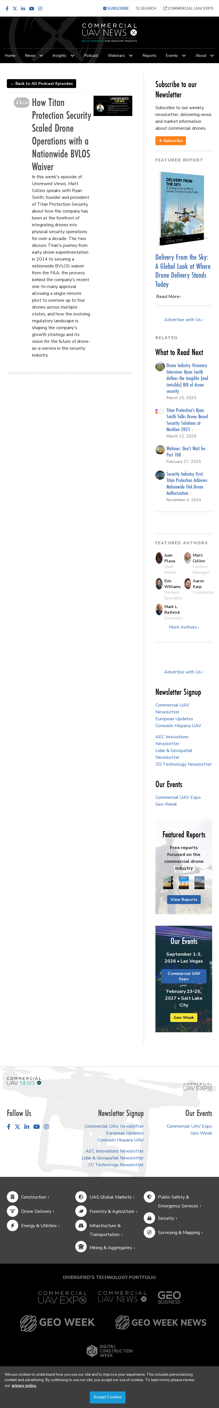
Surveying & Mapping (179, 1232)
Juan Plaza (169, 558)
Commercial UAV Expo (190, 8)
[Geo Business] (169, 1297)
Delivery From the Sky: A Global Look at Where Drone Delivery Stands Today (182, 270)
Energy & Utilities (39, 1226)
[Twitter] (15, 8)
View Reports (184, 899)
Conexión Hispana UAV (178, 726)
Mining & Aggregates (111, 1248)
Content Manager (201, 569)
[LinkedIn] (23, 8)
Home (10, 55)
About (201, 55)
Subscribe (172, 140)
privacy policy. (24, 1385)
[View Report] (168, 883)
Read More (167, 296)
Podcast (91, 55)
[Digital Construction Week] (109, 1350)
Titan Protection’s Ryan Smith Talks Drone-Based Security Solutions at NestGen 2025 (187, 419)
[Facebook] (7, 8)
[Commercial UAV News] (122, 1297)
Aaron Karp (198, 583)
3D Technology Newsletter (183, 764)
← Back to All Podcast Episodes (41, 83)
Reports (150, 55)
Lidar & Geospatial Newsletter (113, 1158)
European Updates (174, 719)
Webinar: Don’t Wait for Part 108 (186, 452)
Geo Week (166, 804)
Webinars (116, 55)
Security (166, 1218)
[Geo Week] (58, 1323)
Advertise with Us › (183, 320)
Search (148, 8)
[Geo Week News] (160, 1323)
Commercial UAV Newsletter (114, 1126)
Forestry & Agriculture (112, 1211)
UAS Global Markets (111, 1197)
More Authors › (184, 627)
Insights (59, 55)
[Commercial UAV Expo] (198, 1086)
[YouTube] (31, 8)
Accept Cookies (108, 1397)
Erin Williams (172, 583)
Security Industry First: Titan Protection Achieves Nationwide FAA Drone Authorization (187, 483)
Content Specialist (173, 595)
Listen (25, 102)
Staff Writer (170, 569)
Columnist (173, 618)
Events (172, 55)
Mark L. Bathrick (172, 609)
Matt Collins (199, 558)
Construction (33, 1197)
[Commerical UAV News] (24, 1080)
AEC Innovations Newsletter (115, 1151)
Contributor (203, 592)
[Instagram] (40, 8)
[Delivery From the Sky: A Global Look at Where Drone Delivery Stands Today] (183, 208)
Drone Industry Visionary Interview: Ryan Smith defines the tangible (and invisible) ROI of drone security (187, 378)
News (30, 55)
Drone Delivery (36, 1211)
